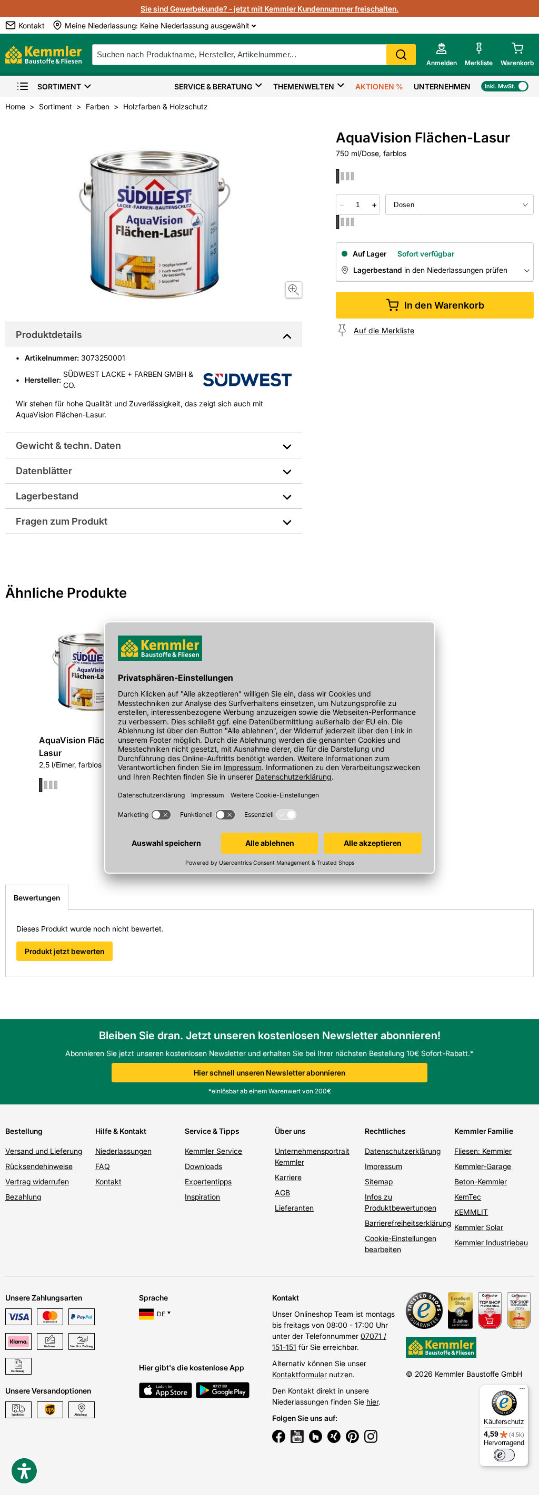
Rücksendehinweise (39, 1166)
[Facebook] (278, 1438)
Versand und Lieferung (43, 1150)
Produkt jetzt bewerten (64, 951)
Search (401, 54)
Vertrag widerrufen (37, 1181)
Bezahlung (23, 1196)
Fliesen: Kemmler (483, 1150)
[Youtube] (297, 1438)
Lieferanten (294, 1207)
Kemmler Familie (483, 1131)
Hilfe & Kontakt (120, 1131)
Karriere (288, 1177)
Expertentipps (208, 1181)
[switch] (504, 1455)
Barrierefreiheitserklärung (408, 1222)
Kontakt (108, 1181)
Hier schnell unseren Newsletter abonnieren (269, 1072)
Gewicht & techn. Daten (68, 445)
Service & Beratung (213, 86)
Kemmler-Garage (482, 1166)
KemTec (467, 1196)
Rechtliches (385, 1131)
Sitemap (379, 1181)
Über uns (290, 1131)
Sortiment (59, 86)
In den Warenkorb (444, 305)
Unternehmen (442, 86)
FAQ (102, 1166)
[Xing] (334, 1438)
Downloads (203, 1166)
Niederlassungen (123, 1150)
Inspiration (202, 1196)
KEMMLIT (471, 1211)
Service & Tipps (212, 1131)
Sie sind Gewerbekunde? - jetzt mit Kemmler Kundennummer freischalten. (269, 8)
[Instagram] (370, 1438)
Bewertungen (37, 897)
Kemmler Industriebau (491, 1242)
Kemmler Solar (478, 1227)
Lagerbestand (47, 495)
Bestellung (24, 1131)
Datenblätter (44, 470)
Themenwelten (303, 86)
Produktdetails (49, 334)
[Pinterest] (352, 1438)
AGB (282, 1192)
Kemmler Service (213, 1150)
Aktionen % (379, 86)
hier (372, 1401)
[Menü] (522, 1391)
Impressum (383, 1166)
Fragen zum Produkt (61, 521)
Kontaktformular (299, 1374)
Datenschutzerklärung (403, 1150)
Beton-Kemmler (480, 1181)
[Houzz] (315, 1438)
